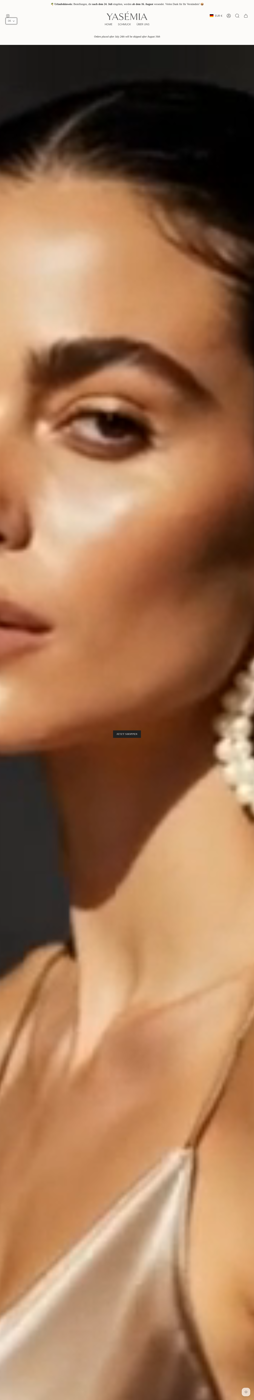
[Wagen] (246, 16)
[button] (124, 24)
